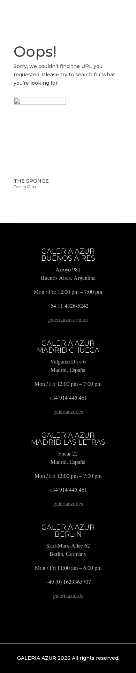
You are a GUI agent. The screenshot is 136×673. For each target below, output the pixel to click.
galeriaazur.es (68, 411)
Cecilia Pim (25, 186)
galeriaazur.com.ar (68, 319)
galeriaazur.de (68, 595)
